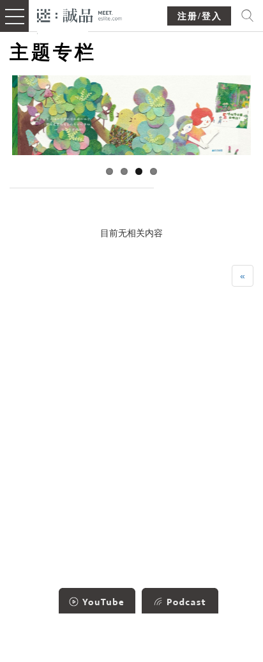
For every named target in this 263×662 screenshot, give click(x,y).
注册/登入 (199, 16)
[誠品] (79, 14)
